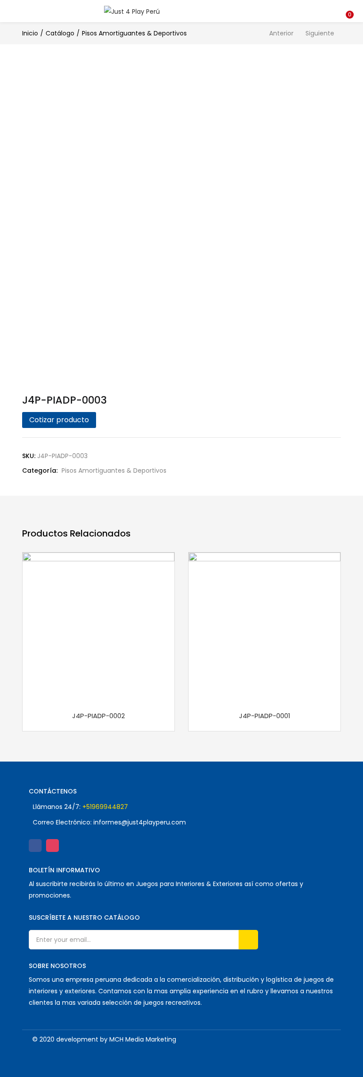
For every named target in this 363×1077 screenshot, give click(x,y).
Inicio (30, 33)
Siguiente (319, 33)
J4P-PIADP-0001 (264, 715)
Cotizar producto (59, 420)
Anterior (281, 33)
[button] (349, 6)
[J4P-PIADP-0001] (264, 627)
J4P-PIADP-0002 (98, 715)
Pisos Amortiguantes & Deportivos (134, 33)
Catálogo (60, 33)
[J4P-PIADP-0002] (98, 627)
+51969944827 (105, 806)
